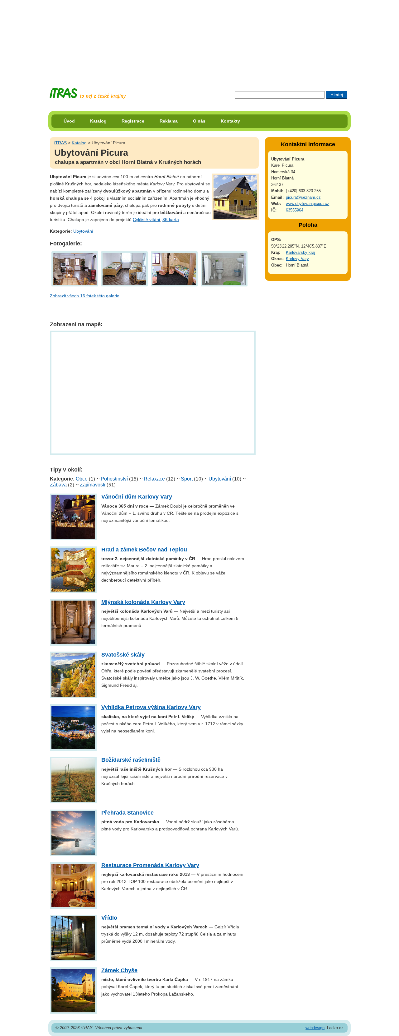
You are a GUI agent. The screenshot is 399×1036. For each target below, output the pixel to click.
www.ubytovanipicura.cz (307, 203)
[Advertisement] (199, 39)
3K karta (170, 219)
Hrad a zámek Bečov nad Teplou (144, 549)
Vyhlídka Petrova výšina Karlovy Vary (151, 707)
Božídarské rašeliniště (131, 760)
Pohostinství (114, 478)
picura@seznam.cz (303, 197)
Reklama (169, 120)
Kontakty (230, 120)
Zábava (58, 484)
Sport (187, 478)
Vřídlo (109, 918)
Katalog (98, 120)
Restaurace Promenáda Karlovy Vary (150, 865)
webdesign (314, 1027)
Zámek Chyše (119, 970)
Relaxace (154, 478)
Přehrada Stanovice (127, 813)
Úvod (69, 120)
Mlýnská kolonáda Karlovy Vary (143, 602)
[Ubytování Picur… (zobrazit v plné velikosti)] (75, 268)
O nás (199, 120)
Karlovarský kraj (300, 252)
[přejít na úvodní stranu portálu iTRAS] (87, 93)
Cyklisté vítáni (146, 219)
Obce (82, 478)
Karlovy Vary (297, 258)
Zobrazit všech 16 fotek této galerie (84, 295)
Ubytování (83, 231)
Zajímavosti (92, 484)
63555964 (294, 210)
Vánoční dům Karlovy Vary (136, 497)
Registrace (133, 120)
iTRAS (60, 142)
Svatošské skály (123, 655)
